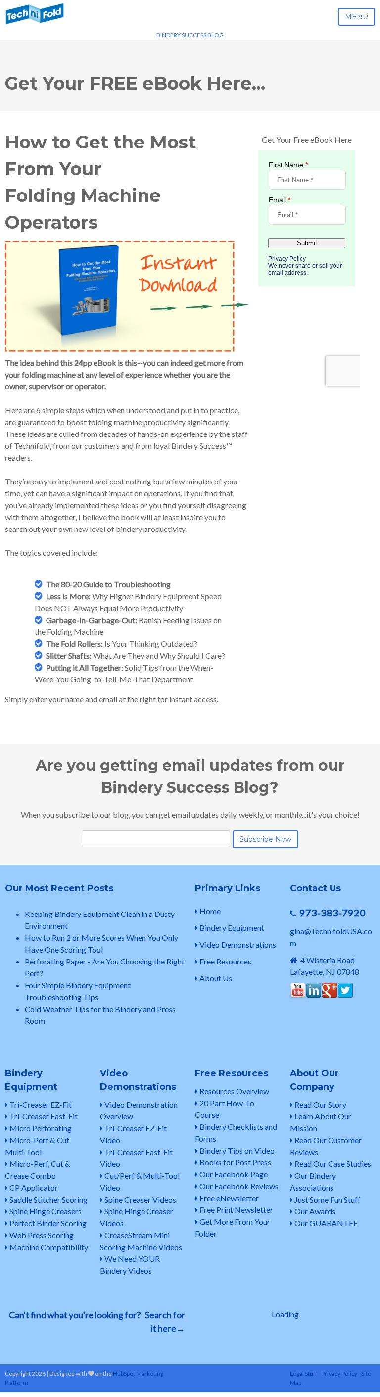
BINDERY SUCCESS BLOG (190, 35)
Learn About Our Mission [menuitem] (320, 1122)
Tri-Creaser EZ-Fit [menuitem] (40, 1104)
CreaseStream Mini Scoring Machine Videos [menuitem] (141, 1241)
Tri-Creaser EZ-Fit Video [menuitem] (133, 1134)
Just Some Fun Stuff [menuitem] (327, 1199)
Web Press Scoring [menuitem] (41, 1235)
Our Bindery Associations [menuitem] (313, 1181)
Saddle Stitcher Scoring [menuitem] (48, 1199)
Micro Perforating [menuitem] (40, 1128)
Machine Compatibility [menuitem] (48, 1247)
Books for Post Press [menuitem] (234, 1162)
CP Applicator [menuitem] (33, 1187)
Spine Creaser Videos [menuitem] (139, 1199)
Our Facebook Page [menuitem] (233, 1174)
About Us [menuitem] (215, 978)
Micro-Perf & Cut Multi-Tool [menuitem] (37, 1145)
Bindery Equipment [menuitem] (231, 927)
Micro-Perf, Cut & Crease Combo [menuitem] (37, 1169)
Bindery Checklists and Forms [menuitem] (236, 1132)
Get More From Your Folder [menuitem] (232, 1227)
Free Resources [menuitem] (224, 961)
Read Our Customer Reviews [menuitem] (326, 1145)
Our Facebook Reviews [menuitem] (238, 1186)
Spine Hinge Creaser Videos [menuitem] (136, 1217)
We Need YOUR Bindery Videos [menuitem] (130, 1264)
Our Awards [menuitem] (314, 1211)
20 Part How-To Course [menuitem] (224, 1108)
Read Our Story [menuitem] (319, 1104)
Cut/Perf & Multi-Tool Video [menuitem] (140, 1181)
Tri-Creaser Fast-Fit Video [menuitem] (136, 1157)
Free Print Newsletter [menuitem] (235, 1209)
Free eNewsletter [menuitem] (228, 1198)
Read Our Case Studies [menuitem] (332, 1163)
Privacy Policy (339, 1373)
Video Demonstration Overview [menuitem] (139, 1110)
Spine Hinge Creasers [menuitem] (45, 1211)
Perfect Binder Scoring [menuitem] (47, 1223)
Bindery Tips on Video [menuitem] (236, 1150)
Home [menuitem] (209, 910)
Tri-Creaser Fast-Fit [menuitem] (43, 1116)
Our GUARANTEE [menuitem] (325, 1223)
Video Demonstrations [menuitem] (237, 944)
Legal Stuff (303, 1373)
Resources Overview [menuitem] (233, 1091)
